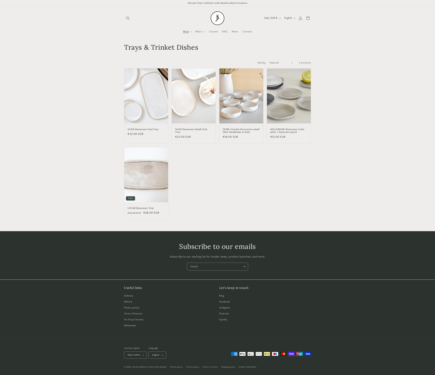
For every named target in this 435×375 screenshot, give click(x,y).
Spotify (223, 319)
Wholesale (130, 325)
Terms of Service (133, 313)
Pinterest (224, 313)
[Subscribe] (244, 267)
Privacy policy (131, 307)
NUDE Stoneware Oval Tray (143, 129)
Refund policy (176, 367)
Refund (128, 301)
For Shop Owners (134, 319)
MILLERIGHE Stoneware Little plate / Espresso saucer (287, 130)
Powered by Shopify (157, 367)
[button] (128, 18)
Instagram (224, 307)
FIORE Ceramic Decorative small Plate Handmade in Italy (241, 130)
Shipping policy (228, 367)
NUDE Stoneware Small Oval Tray (191, 130)
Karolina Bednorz (140, 367)
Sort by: (262, 62)
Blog (221, 295)
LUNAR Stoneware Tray (141, 208)
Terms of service (210, 367)
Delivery (128, 295)
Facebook (224, 301)
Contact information (247, 367)
